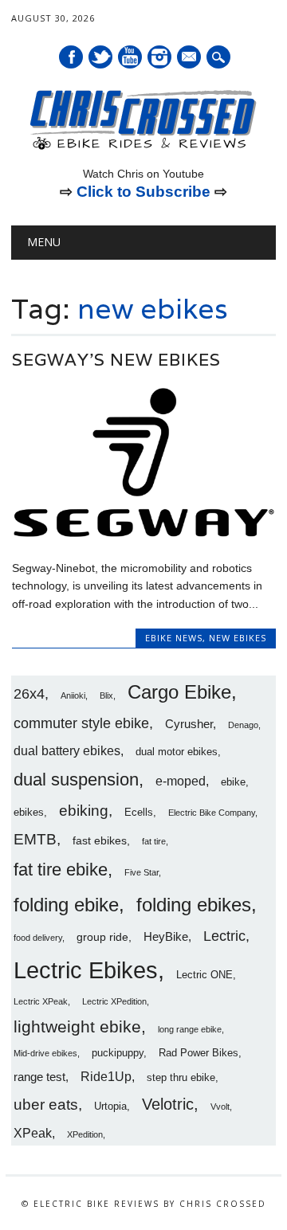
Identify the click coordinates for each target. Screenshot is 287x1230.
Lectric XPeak (41, 1001)
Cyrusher (189, 724)
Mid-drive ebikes (45, 1053)
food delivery (38, 937)
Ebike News (173, 638)
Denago (243, 725)
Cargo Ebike (179, 692)
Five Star (141, 872)
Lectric (224, 936)
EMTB (35, 839)
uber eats (46, 1104)
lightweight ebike (77, 1026)
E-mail (190, 58)
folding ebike (66, 904)
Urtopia (110, 1106)
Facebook (71, 57)
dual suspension (76, 779)
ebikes (29, 812)
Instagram (159, 57)
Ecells (138, 812)
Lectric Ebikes (86, 970)
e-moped (180, 781)
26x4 (29, 694)
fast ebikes (100, 840)
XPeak (33, 1133)
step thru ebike (181, 1077)
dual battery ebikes (67, 750)
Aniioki (73, 695)
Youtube (130, 57)
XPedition (85, 1134)
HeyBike (166, 936)
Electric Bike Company (211, 812)
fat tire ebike (61, 869)
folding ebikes (193, 904)
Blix (106, 695)
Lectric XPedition (114, 1001)
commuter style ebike (81, 723)
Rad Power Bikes (198, 1053)
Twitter (100, 57)
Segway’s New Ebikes (116, 359)
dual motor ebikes (177, 752)
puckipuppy (118, 1053)
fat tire (154, 841)
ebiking (83, 810)
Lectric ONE (204, 975)
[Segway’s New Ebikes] (144, 534)
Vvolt (220, 1106)
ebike (233, 782)
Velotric (168, 1104)
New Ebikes (237, 638)
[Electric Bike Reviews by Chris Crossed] (143, 148)
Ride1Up (106, 1076)
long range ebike (190, 1029)
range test (39, 1076)
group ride (102, 936)
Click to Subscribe (143, 191)
